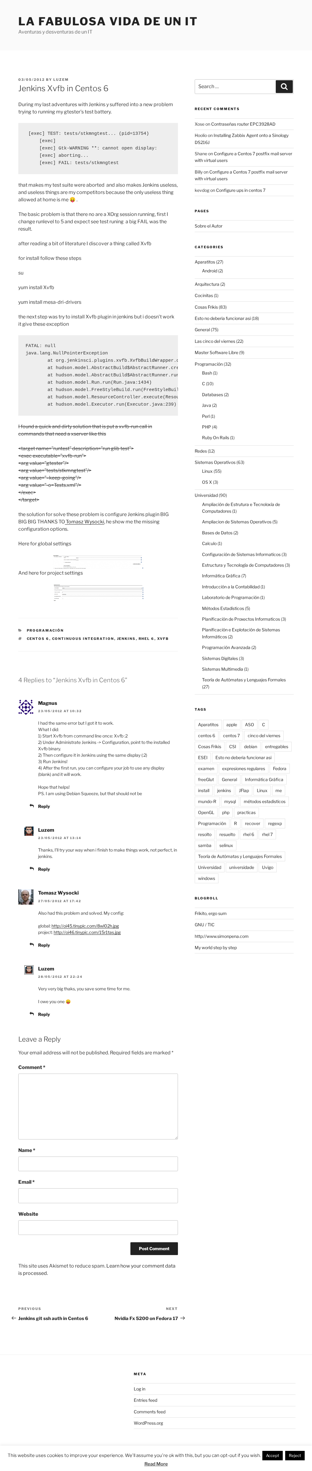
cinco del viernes (264, 735)
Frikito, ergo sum (211, 913)
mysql (230, 801)
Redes (201, 451)
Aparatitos (205, 261)
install (203, 790)
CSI (232, 746)
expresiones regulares (243, 768)
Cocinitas (204, 295)
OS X (207, 482)
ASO (249, 724)
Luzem (61, 79)
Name (26, 1150)
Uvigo (267, 867)
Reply (44, 806)
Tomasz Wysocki (84, 522)
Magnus (47, 703)
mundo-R (207, 801)
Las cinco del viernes (215, 341)
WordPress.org (148, 1423)
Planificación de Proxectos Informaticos (241, 619)
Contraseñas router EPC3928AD (243, 124)
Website (28, 1214)
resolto (204, 834)
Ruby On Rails (215, 437)
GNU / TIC (204, 924)
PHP (206, 426)
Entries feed (145, 1400)
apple (231, 724)
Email (26, 1182)
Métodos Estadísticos (223, 608)
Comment (31, 1067)
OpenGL (206, 812)
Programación (45, 630)
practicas (246, 812)
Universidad (206, 495)
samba (204, 845)
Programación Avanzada (226, 647)
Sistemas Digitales (220, 658)
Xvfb (163, 639)
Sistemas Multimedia (222, 669)
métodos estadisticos (264, 801)
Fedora (279, 768)
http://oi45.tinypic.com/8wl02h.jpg (85, 925)
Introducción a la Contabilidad (231, 586)
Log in (139, 1388)
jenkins (126, 639)
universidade (241, 867)
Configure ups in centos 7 (240, 190)
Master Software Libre (216, 352)
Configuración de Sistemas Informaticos (241, 554)
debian (250, 746)
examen (206, 768)
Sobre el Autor (208, 225)
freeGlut (206, 779)
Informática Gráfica (221, 575)
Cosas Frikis (206, 307)
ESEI (202, 757)
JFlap (244, 790)
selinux (226, 845)
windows (206, 878)
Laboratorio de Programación (230, 597)
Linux (207, 471)
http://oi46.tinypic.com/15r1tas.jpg (87, 932)
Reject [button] (295, 1455)
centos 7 (231, 735)
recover (252, 823)
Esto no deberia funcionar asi (223, 318)
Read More (156, 1464)
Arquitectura (207, 284)
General (202, 329)
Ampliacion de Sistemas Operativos (236, 521)
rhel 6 (146, 639)
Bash (207, 372)
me (278, 790)
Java (206, 405)
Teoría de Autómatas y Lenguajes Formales (244, 679)
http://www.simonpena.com (222, 936)
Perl (206, 416)
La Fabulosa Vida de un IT (108, 21)
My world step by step (216, 947)
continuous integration (83, 639)
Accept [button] (272, 1455)
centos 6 (38, 639)
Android (209, 270)
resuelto (227, 834)
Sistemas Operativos (215, 462)
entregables (276, 746)
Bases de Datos (217, 532)
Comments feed (149, 1411)
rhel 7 (267, 834)
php (225, 812)
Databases (212, 394)
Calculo (209, 543)
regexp (275, 823)
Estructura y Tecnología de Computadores (243, 565)
